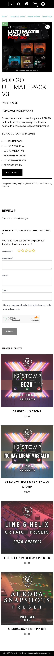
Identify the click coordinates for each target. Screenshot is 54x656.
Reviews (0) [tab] (8, 200)
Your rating (7, 252)
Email (5, 290)
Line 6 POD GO (48, 17)
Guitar (14, 184)
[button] (47, 27)
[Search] (18, 4)
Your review (7, 258)
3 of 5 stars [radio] (26, 250)
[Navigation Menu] (11, 4)
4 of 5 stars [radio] (29, 250)
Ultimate (5, 187)
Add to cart (12, 172)
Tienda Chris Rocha (17, 17)
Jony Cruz (21, 184)
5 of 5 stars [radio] (33, 250)
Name (5, 275)
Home (26, 4)
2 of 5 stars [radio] (22, 250)
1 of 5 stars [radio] (18, 250)
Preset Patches (34, 17)
